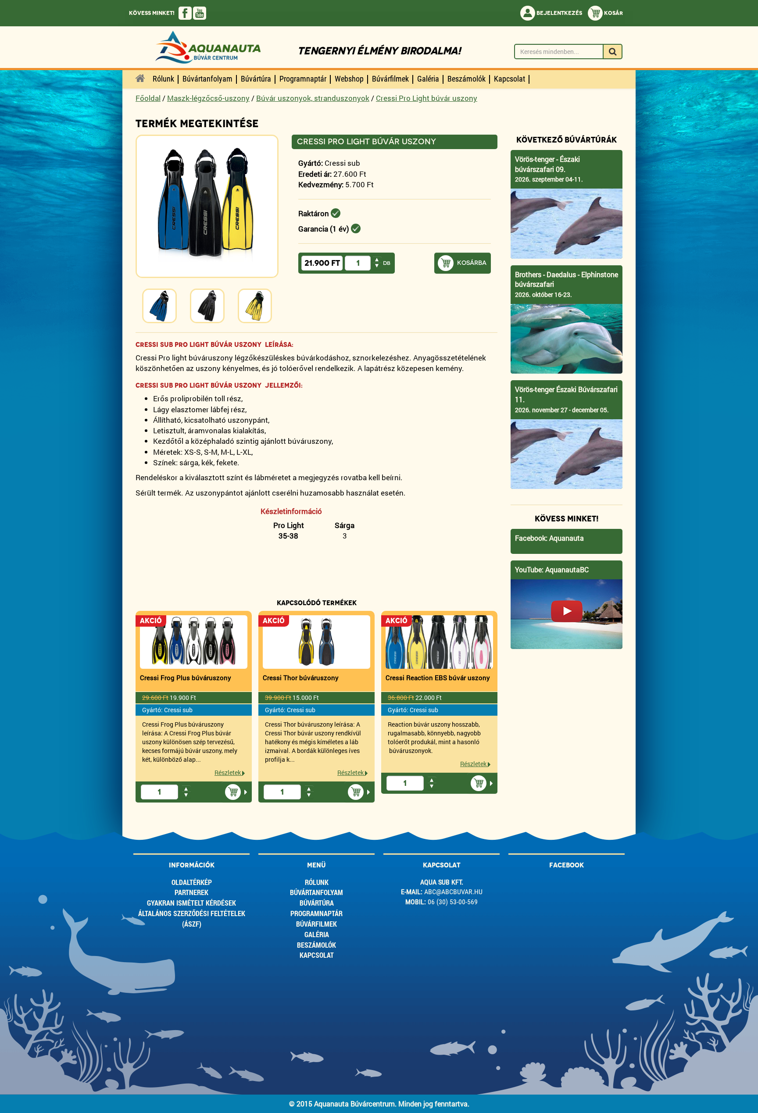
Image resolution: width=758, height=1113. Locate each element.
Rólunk (317, 882)
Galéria (316, 934)
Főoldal (148, 98)
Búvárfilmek (316, 923)
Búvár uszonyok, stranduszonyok (312, 98)
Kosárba (471, 263)
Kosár (613, 13)
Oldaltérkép (192, 882)
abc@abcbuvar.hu (453, 892)
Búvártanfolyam (316, 892)
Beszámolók (316, 944)
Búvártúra (317, 902)
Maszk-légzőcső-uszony (208, 98)
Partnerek (191, 892)
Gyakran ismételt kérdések (191, 902)
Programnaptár (316, 913)
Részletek (228, 772)
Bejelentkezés (558, 13)
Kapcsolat (317, 955)
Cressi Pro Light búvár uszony (426, 98)
